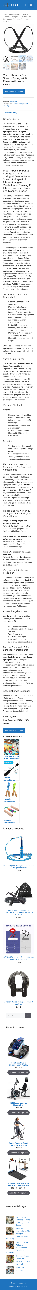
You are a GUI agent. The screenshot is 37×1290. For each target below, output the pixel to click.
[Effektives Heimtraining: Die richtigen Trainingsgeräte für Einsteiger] (10, 1231)
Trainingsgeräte (14, 14)
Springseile (15, 17)
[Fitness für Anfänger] (10, 1270)
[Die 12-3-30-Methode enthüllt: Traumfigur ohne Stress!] (10, 1220)
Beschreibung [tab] (11, 112)
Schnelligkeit (7, 106)
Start (5, 14)
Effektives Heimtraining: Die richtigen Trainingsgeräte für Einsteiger (18, 1233)
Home (13, 1283)
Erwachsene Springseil (20, 104)
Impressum (22, 1283)
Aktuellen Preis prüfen (14, 92)
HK (27, 1287)
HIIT (29, 104)
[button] (25, 5)
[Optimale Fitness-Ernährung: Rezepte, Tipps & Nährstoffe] (10, 1259)
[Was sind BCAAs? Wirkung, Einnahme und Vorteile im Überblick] (10, 1245)
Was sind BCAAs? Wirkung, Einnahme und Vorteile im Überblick (18, 1247)
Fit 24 (14, 5)
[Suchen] (28, 1015)
